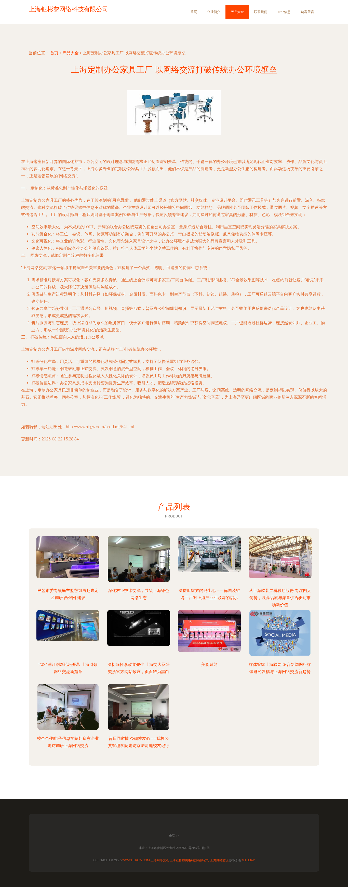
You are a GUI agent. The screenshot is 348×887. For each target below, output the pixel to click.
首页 (193, 12)
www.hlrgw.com (136, 860)
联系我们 (260, 12)
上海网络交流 (160, 860)
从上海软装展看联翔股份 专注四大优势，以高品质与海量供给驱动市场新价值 (280, 597)
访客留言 (307, 12)
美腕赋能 (209, 664)
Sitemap (248, 860)
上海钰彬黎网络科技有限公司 (189, 860)
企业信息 (284, 12)
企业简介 (213, 12)
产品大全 (237, 12)
